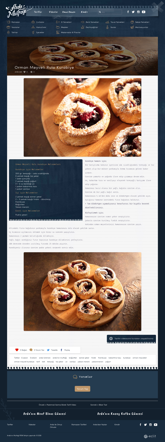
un (66, 361)
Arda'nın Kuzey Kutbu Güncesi (120, 413)
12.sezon (24, 357)
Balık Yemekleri (92, 22)
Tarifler (38, 11)
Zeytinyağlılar (92, 27)
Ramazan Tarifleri (79, 424)
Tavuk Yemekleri (118, 22)
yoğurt (108, 361)
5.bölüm (33, 357)
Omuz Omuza (69, 11)
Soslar (113, 27)
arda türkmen (45, 357)
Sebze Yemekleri (142, 22)
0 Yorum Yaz (39, 350)
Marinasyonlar (141, 27)
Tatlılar (15, 32)
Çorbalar (40, 22)
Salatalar (16, 27)
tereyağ (50, 361)
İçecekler (40, 32)
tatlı (43, 361)
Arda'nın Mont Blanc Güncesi (44, 413)
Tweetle (54, 350)
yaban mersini (84, 361)
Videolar (53, 11)
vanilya (73, 361)
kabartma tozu (115, 357)
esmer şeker (84, 357)
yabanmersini (97, 361)
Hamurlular (41, 27)
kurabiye (126, 357)
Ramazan (16, 22)
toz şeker (59, 361)
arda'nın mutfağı (60, 357)
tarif (38, 361)
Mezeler (64, 27)
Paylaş (67, 350)
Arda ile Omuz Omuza (56, 425)
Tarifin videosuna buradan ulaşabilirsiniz (133, 338)
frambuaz (102, 357)
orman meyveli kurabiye (24, 361)
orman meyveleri (140, 357)
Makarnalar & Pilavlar (71, 32)
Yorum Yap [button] (82, 388)
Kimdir (84, 11)
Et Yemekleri (66, 22)
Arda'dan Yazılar (100, 424)
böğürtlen (73, 357)
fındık (93, 357)
